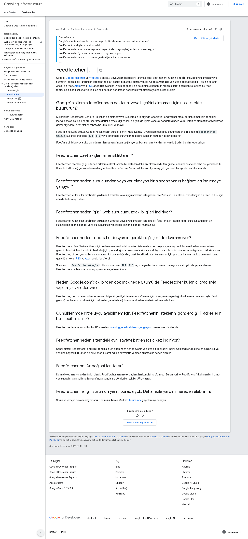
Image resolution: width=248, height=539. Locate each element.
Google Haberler (75, 77)
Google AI (170, 518)
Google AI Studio (190, 483)
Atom (77, 86)
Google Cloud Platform (146, 518)
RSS (90, 86)
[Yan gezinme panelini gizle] (40, 533)
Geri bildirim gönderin (206, 38)
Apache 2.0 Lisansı (158, 436)
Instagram (121, 477)
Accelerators (56, 483)
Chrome (186, 472)
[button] (22, 54)
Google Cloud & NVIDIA (61, 488)
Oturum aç (238, 4)
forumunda (135, 400)
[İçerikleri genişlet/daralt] (74, 37)
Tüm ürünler (188, 518)
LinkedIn (120, 483)
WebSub (94, 77)
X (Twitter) (121, 488)
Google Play (188, 499)
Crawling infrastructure (23, 4)
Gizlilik (63, 532)
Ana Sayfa (10, 12)
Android (186, 466)
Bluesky (120, 472)
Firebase (186, 477)
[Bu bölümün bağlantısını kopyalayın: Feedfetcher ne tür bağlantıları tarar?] (126, 366)
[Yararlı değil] (221, 29)
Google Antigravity (191, 488)
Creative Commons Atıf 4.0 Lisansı (109, 436)
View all (186, 504)
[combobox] (185, 4)
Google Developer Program (63, 466)
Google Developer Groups (62, 472)
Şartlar (53, 532)
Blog (118, 466)
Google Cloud (189, 493)
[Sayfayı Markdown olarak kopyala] (101, 70)
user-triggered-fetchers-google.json (131, 327)
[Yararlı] (215, 29)
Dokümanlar (28, 12)
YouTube (120, 493)
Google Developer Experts (63, 477)
